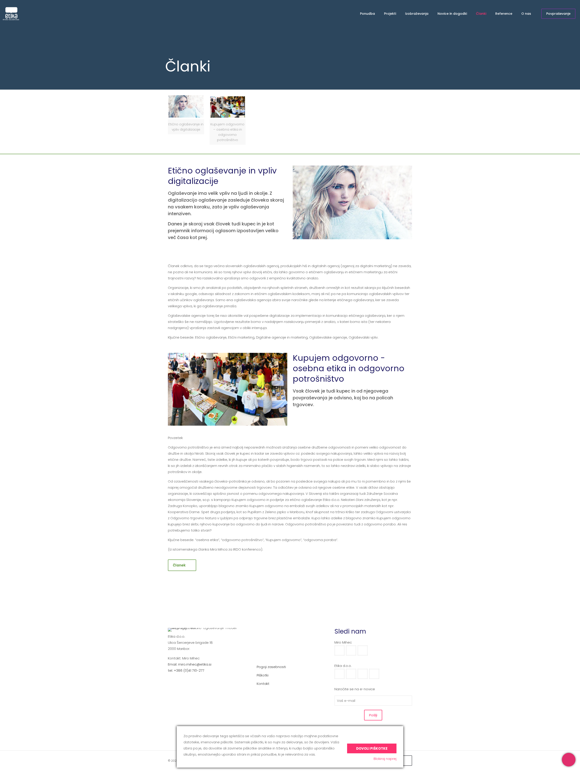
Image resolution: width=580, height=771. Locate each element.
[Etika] (11, 13)
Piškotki (262, 675)
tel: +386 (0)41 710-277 (186, 670)
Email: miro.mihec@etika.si (189, 664)
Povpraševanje (558, 13)
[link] (228, 119)
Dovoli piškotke (371, 748)
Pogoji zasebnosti (271, 666)
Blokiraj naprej (385, 758)
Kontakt (263, 683)
